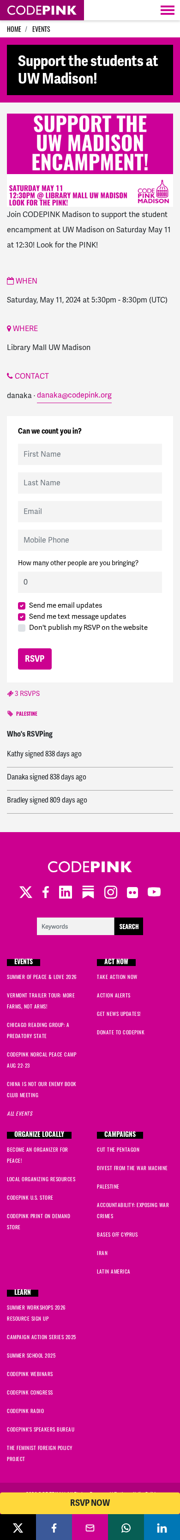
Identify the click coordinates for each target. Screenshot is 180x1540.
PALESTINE (26, 714)
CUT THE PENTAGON (118, 1149)
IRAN (102, 1252)
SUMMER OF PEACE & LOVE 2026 (42, 976)
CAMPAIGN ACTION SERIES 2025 (41, 1337)
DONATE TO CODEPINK (120, 1032)
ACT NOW (116, 962)
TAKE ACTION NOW (117, 976)
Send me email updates (65, 605)
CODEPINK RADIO (25, 1410)
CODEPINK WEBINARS (30, 1373)
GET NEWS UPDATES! (119, 1013)
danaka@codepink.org (74, 395)
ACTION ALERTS (114, 995)
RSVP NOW (90, 1503)
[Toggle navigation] (167, 10)
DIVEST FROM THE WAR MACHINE (132, 1168)
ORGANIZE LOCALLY (39, 1135)
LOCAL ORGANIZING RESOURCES (41, 1179)
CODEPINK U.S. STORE (30, 1197)
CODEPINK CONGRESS (30, 1392)
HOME (14, 29)
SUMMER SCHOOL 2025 (31, 1355)
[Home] (42, 10)
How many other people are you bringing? (78, 563)
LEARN (22, 1293)
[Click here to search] (90, 925)
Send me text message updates (77, 616)
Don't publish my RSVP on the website (88, 627)
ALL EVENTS (19, 1113)
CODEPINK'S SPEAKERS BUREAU (40, 1429)
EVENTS (41, 29)
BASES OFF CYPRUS (117, 1234)
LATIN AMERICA (114, 1271)
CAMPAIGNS (120, 1135)
